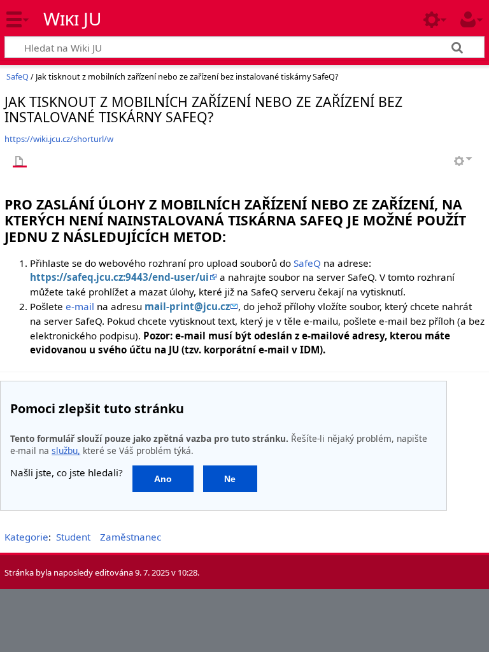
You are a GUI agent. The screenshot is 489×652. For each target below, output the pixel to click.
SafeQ (17, 76)
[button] (162, 478)
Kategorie (26, 536)
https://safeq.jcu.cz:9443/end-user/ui (119, 277)
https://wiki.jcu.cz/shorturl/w (58, 139)
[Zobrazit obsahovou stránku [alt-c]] (20, 162)
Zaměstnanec (130, 536)
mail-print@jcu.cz (187, 306)
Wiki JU (72, 18)
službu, (66, 450)
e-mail (80, 306)
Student (73, 536)
